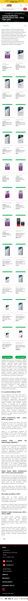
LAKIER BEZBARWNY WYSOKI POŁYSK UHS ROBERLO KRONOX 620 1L (6, 207)
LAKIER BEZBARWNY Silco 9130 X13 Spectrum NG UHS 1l (20, 123)
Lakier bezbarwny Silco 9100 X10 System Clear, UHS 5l (20, 263)
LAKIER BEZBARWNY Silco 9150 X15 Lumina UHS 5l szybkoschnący (7, 152)
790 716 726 (9, 561)
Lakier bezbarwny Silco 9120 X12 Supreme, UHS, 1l (7, 318)
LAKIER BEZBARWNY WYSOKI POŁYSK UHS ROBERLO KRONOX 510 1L (6, 235)
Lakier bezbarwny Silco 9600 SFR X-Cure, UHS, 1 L (7, 345)
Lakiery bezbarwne (8, 13)
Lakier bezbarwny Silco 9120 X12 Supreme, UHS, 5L (20, 290)
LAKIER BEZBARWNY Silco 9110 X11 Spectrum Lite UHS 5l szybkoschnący (7, 96)
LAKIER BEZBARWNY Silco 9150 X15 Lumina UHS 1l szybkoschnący (20, 152)
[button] (21, 5)
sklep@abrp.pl (10, 565)
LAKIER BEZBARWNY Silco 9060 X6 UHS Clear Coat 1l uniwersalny (21, 66)
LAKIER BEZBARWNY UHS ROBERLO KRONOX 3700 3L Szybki (7, 68)
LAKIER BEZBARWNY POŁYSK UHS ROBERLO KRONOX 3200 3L (6, 179)
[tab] (14, 539)
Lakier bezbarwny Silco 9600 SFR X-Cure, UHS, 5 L (20, 318)
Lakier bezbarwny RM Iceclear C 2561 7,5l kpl (20, 347)
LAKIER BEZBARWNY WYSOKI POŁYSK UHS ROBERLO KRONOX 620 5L (20, 179)
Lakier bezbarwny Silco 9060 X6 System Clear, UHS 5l (7, 263)
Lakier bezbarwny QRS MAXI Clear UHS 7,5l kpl (20, 235)
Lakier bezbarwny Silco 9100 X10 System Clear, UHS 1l (7, 290)
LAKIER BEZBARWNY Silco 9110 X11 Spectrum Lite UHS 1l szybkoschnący (20, 96)
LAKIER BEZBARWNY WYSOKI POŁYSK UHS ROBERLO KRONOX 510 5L (20, 207)
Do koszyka (8, 357)
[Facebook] (3, 589)
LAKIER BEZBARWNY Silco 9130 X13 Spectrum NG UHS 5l (7, 123)
